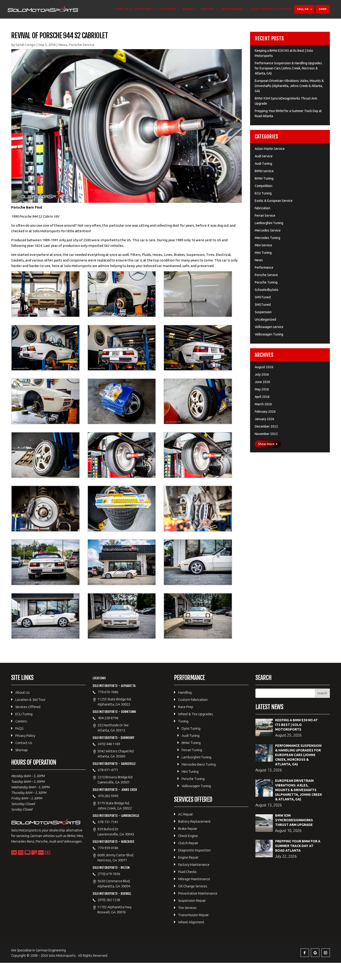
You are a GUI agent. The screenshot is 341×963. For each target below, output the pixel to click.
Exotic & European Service (274, 201)
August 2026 (264, 367)
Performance (264, 267)
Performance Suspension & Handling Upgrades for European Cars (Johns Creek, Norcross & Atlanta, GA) (288, 68)
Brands (188, 9)
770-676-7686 (108, 692)
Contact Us (23, 743)
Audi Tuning (263, 163)
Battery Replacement (194, 821)
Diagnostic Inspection (194, 850)
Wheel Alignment (191, 922)
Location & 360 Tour (30, 700)
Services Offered (27, 707)
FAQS (254, 9)
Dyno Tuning (191, 728)
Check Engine (188, 836)
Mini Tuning (263, 252)
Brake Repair (187, 829)
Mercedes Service (268, 230)
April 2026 (262, 397)
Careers (21, 721)
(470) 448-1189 (109, 744)
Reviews (268, 9)
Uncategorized (265, 319)
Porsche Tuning (266, 282)
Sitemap (21, 750)
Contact (285, 9)
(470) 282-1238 (109, 900)
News (62, 45)
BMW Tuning (264, 178)
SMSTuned (263, 297)
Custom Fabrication (193, 700)
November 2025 (266, 434)
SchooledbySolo (266, 290)
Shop (323, 9)
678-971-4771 (108, 770)
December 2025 (266, 426)
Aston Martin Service (270, 149)
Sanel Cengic (26, 45)
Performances (232, 9)
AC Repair (185, 814)
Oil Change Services (192, 886)
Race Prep (185, 707)
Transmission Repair (193, 915)
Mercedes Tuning (267, 238)
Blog (129, 9)
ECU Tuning (263, 193)
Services (207, 9)
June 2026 (262, 382)
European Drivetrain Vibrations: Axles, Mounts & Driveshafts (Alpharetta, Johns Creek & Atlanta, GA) (289, 86)
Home (119, 9)
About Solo (144, 9)
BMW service (264, 171)
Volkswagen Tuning (269, 334)
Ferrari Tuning (192, 750)
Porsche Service (81, 45)
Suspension (263, 312)
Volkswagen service (269, 327)
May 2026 (262, 389)
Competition (263, 186)
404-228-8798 (108, 718)
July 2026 (262, 374)
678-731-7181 (108, 822)
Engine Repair (188, 857)
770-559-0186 (108, 848)
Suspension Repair (192, 900)
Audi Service (264, 156)
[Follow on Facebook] (304, 952)
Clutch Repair (188, 843)
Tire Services (187, 908)
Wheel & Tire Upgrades (195, 714)
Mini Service (263, 245)
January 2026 (264, 419)
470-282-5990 (108, 796)
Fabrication (262, 208)
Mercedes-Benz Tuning (199, 764)
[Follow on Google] (315, 952)
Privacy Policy (25, 736)
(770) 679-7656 (109, 874)
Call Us (303, 9)
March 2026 (263, 404)
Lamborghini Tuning (269, 223)
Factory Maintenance (193, 864)
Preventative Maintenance (197, 893)
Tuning (183, 721)
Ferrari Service (265, 215)
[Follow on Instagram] (325, 952)
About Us (22, 692)
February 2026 (265, 411)
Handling (185, 692)
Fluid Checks (187, 872)
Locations (168, 9)
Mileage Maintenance (194, 879)
